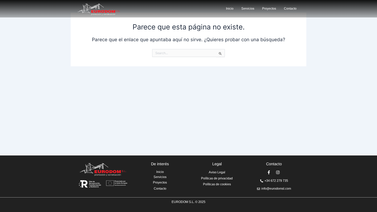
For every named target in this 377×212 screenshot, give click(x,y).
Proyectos (269, 8)
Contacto (290, 8)
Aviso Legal (217, 172)
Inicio (229, 8)
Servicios (247, 8)
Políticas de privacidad (217, 178)
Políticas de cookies (217, 184)
